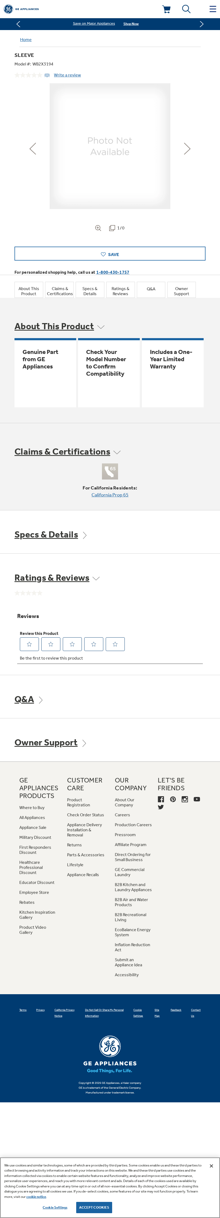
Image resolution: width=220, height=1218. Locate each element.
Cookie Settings (55, 1207)
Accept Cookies (94, 1207)
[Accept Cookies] (211, 1166)
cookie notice (36, 1197)
